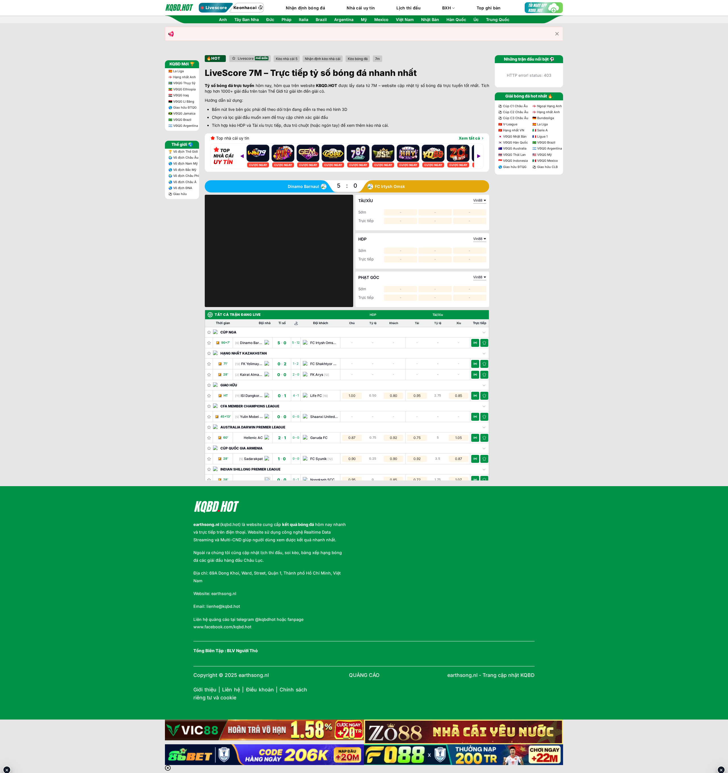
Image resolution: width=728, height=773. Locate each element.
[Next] (478, 156)
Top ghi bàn (489, 7)
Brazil (321, 19)
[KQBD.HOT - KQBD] (179, 7)
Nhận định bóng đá (305, 7)
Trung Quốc (497, 19)
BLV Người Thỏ (242, 650)
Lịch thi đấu (408, 7)
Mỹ (364, 19)
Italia (303, 19)
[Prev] (242, 156)
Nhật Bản (430, 19)
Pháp (286, 19)
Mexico (381, 19)
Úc (476, 19)
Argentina (343, 19)
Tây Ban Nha (246, 19)
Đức (270, 19)
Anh (223, 19)
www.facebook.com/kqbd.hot (222, 626)
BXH (446, 7)
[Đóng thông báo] (557, 34)
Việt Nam (405, 19)
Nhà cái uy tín (361, 7)
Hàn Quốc (456, 19)
